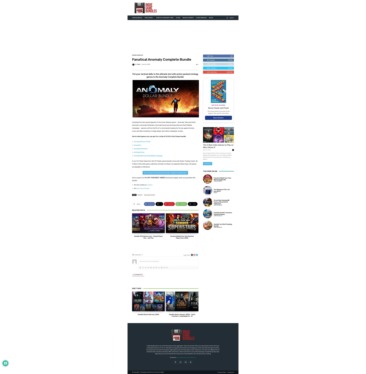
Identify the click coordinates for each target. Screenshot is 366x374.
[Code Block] (159, 267)
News (205, 141)
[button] (229, 18)
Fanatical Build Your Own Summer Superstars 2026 (182, 237)
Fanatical (149, 185)
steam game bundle (149, 195)
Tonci (138, 64)
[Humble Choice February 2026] (148, 301)
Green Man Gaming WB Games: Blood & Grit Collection (221, 202)
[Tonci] (133, 64)
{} (164, 267)
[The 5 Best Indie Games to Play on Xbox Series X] (218, 135)
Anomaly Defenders (141, 149)
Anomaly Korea (139, 152)
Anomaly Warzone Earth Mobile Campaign (148, 156)
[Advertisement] (199, 7)
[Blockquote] (156, 267)
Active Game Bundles (142, 188)
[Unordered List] (153, 267)
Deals (215, 192)
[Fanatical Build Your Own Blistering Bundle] (207, 179)
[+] (167, 267)
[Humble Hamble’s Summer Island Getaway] (207, 213)
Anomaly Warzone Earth (142, 141)
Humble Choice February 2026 (148, 314)
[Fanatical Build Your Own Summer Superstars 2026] (182, 223)
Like (231, 56)
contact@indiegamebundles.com (186, 357)
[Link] (161, 267)
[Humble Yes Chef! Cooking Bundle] (207, 225)
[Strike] (148, 267)
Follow (230, 60)
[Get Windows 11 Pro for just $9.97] (207, 190)
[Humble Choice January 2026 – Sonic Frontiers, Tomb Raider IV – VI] (182, 301)
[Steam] (185, 362)
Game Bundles (137, 55)
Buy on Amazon (218, 118)
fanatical (140, 195)
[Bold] (140, 267)
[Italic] (143, 267)
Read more (207, 163)
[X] (190, 362)
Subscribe (230, 72)
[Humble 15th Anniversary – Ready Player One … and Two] (148, 223)
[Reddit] (180, 362)
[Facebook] (175, 362)
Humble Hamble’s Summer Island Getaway (223, 213)
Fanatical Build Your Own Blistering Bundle (222, 179)
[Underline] (145, 267)
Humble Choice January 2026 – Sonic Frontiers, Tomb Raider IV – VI (182, 315)
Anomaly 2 (137, 145)
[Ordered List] (151, 267)
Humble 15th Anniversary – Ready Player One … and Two (148, 237)
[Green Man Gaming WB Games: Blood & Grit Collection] (207, 202)
